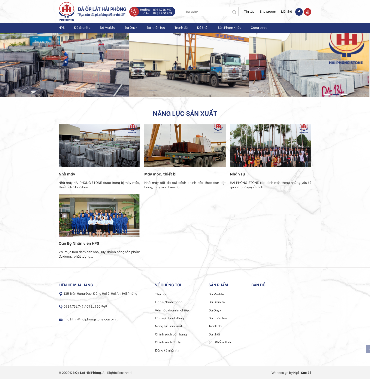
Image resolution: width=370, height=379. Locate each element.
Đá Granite (82, 27)
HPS (62, 27)
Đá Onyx (131, 27)
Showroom (268, 11)
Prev (5, 67)
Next (365, 67)
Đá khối (202, 27)
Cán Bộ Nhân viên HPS (79, 243)
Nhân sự (237, 174)
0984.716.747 (162, 9)
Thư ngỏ (161, 293)
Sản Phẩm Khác (229, 27)
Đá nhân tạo (156, 27)
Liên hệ (286, 11)
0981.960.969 (162, 13)
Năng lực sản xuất (168, 325)
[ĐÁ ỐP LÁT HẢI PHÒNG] (67, 10)
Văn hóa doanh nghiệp (172, 310)
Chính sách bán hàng (171, 334)
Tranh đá (181, 27)
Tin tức (249, 11)
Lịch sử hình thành (168, 301)
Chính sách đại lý (168, 342)
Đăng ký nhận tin (167, 350)
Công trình (259, 27)
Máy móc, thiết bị (160, 174)
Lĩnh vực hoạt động (169, 318)
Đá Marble (107, 27)
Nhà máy (67, 174)
